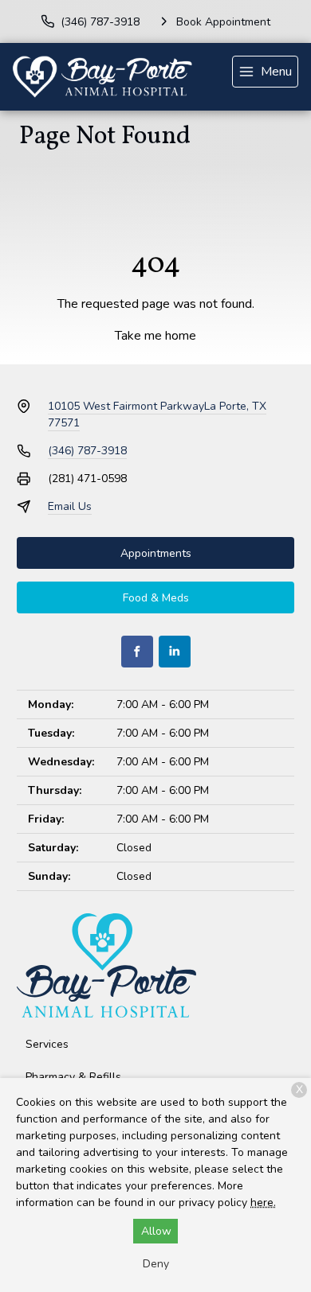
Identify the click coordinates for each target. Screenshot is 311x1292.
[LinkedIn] (175, 651)
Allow (156, 1231)
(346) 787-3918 (87, 450)
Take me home (155, 335)
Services (47, 1044)
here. (263, 1202)
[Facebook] (137, 651)
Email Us (70, 506)
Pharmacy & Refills (73, 1076)
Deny (156, 1263)
